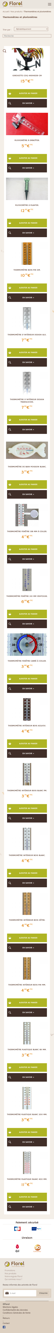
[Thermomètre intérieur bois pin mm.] (27, 968)
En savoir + (28, 103)
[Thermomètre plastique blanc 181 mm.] (27, 1033)
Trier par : (7, 30)
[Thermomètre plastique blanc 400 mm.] (27, 1162)
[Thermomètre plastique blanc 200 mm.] (27, 1098)
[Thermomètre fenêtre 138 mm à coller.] (27, 515)
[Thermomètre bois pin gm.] (27, 253)
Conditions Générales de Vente (16, 1313)
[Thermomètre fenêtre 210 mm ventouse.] (27, 579)
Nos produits (16, 11)
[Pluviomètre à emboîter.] (27, 123)
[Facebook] (27, 1327)
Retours (6, 1318)
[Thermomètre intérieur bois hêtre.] (27, 903)
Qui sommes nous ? (13, 1279)
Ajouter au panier (28, 93)
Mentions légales (10, 1307)
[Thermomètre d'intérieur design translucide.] (27, 383)
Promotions (10, 1270)
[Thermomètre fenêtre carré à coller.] (27, 644)
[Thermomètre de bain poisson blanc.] (27, 450)
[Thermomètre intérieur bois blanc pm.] (27, 774)
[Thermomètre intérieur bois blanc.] (27, 838)
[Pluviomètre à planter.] (27, 188)
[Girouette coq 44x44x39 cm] (27, 59)
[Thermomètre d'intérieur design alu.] (27, 318)
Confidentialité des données (15, 1310)
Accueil (6, 11)
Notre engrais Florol (13, 1276)
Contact (6, 1323)
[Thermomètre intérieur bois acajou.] (27, 709)
